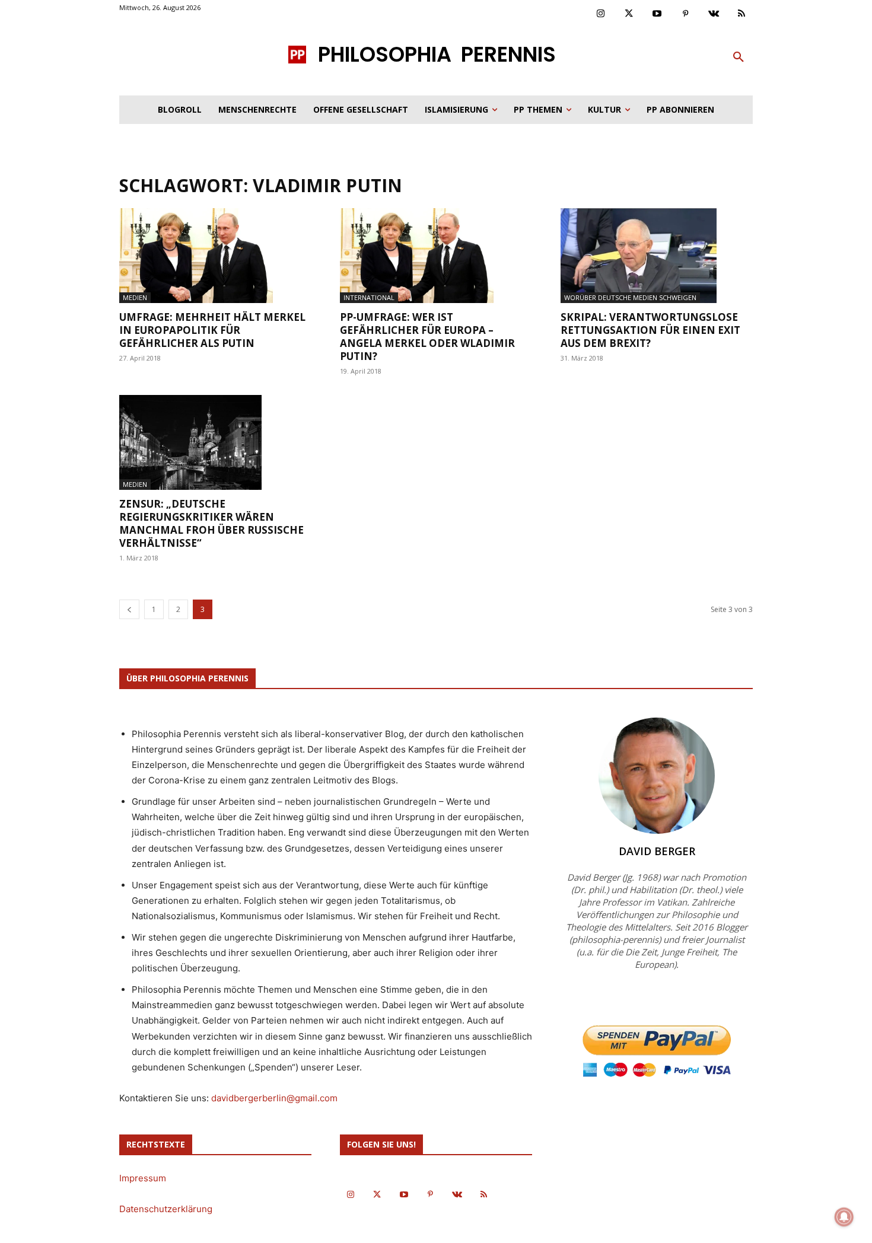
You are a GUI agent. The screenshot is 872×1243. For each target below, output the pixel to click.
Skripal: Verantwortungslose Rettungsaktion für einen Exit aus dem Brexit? (650, 330)
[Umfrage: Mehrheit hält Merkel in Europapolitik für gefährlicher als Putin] (215, 255)
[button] (738, 57)
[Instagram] (601, 14)
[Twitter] (629, 14)
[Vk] (713, 14)
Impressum (142, 1178)
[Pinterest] (685, 14)
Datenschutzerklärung (165, 1209)
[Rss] (742, 14)
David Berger (657, 851)
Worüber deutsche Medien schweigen (630, 297)
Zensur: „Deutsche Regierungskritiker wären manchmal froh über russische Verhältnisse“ (211, 523)
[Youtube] (657, 14)
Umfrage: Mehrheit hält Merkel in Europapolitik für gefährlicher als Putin (212, 330)
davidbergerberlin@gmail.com (274, 1098)
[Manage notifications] (844, 1216)
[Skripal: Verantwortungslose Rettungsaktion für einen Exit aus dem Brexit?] (657, 255)
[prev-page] (129, 609)
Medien (135, 297)
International (368, 297)
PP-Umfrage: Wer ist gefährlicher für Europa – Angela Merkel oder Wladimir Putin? (427, 336)
